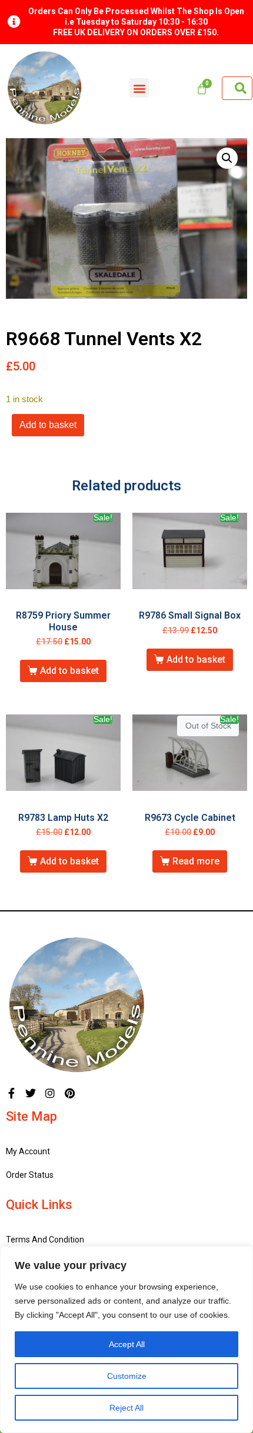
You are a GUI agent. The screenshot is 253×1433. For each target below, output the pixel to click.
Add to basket (47, 425)
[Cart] (202, 89)
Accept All (127, 1344)
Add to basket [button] (69, 670)
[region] (126, 1339)
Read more (195, 861)
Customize (127, 1376)
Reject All (126, 1407)
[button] (139, 88)
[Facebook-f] (11, 1093)
